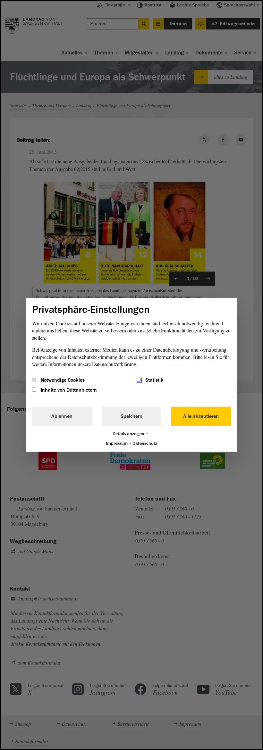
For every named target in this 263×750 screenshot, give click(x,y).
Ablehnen (61, 416)
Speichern (131, 416)
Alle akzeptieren (201, 416)
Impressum (117, 443)
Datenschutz (144, 443)
